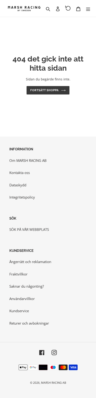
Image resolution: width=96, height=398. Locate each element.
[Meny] (88, 9)
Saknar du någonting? (26, 286)
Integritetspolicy (22, 197)
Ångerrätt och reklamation (30, 261)
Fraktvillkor (18, 274)
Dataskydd (17, 185)
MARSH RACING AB (53, 383)
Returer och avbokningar (29, 323)
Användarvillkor (22, 298)
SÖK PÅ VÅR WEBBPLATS (29, 229)
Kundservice (19, 310)
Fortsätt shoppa (44, 90)
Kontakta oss (19, 172)
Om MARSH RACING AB (28, 160)
